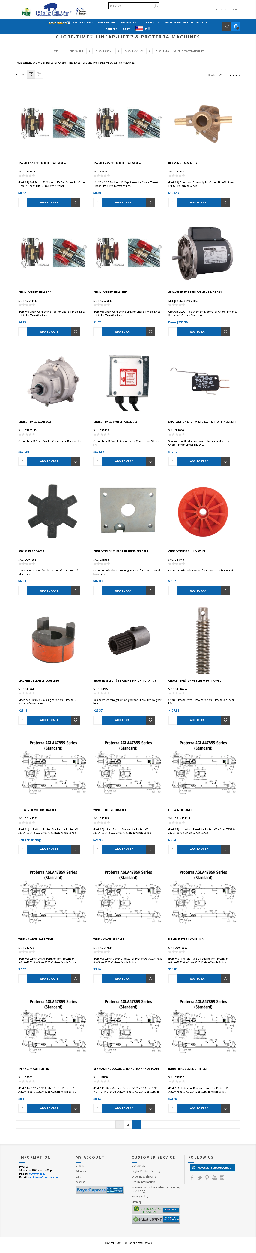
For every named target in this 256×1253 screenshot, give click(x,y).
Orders (80, 1165)
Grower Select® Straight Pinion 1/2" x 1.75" (125, 680)
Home (55, 51)
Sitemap (137, 1202)
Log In (233, 9)
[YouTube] (214, 1177)
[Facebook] (192, 1177)
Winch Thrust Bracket (110, 810)
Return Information (143, 1182)
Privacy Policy (140, 1196)
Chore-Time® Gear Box (34, 421)
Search (156, 5)
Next (136, 1124)
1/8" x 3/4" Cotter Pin (33, 1068)
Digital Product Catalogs (146, 1171)
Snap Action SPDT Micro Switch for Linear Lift (202, 421)
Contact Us (138, 1165)
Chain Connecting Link (110, 292)
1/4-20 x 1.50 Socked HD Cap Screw (42, 163)
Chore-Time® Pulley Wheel (187, 551)
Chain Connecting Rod (34, 292)
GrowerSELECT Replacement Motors (195, 292)
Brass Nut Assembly (182, 163)
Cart (78, 1176)
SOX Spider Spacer (31, 551)
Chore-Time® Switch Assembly (115, 421)
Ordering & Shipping (144, 1176)
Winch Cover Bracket (108, 939)
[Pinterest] (207, 1177)
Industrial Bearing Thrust (188, 1068)
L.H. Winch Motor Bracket (37, 810)
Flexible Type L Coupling (186, 939)
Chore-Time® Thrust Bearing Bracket (120, 551)
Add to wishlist (75, 202)
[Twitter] (199, 1177)
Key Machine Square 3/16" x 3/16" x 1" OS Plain (126, 1068)
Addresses (82, 1171)
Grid (31, 74)
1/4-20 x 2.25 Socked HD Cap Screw (117, 163)
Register (221, 9)
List (39, 74)
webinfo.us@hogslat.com (43, 1177)
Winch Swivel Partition (35, 939)
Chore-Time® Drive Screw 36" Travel (194, 680)
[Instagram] (222, 1177)
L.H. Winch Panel (180, 810)
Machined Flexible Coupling (38, 680)
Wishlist (80, 1182)
